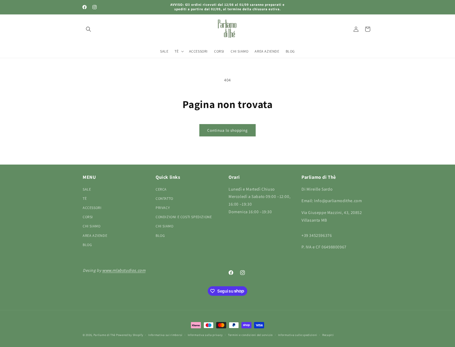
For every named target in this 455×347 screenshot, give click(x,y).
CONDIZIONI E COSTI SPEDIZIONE (184, 217)
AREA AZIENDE (95, 235)
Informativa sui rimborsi (165, 334)
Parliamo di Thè (104, 335)
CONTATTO (164, 198)
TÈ (85, 198)
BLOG (87, 244)
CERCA (161, 189)
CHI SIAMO (91, 226)
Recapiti (328, 334)
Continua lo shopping (227, 130)
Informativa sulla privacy (205, 334)
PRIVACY (163, 207)
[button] (88, 29)
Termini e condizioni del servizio (250, 334)
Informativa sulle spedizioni (297, 334)
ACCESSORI (92, 207)
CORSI (88, 217)
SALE (87, 189)
